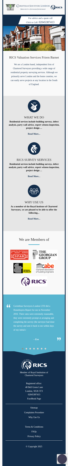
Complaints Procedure (34, 412)
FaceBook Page (34, 398)
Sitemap (34, 408)
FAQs (34, 431)
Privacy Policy (34, 436)
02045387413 (46, 22)
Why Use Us (34, 417)
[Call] (62, 459)
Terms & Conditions (34, 427)
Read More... (34, 134)
